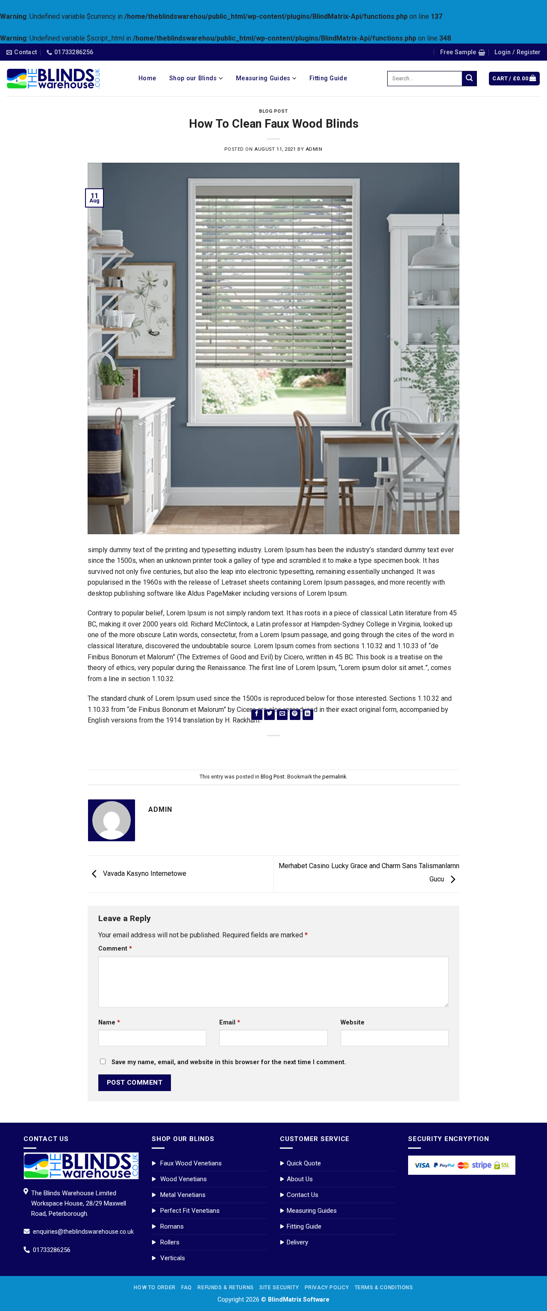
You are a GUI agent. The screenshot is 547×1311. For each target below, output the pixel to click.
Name (109, 1022)
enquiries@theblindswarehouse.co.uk (83, 1231)
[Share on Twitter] (269, 714)
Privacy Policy (327, 1288)
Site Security (279, 1288)
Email (229, 1022)
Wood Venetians (183, 1179)
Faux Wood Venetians (191, 1163)
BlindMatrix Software (298, 1299)
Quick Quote (304, 1163)
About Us (300, 1179)
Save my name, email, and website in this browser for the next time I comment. (229, 1062)
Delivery (297, 1242)
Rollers (169, 1242)
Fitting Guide (304, 1226)
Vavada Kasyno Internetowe (143, 873)
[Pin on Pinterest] (295, 714)
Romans (172, 1226)
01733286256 (52, 1250)
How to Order (154, 1288)
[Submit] (469, 78)
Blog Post (273, 111)
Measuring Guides (312, 1210)
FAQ (186, 1288)
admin (314, 149)
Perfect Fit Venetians (190, 1210)
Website (353, 1022)
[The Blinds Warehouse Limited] (53, 78)
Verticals (172, 1258)
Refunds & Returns (225, 1288)
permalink (334, 776)
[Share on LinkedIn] (308, 714)
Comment (115, 948)
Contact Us (302, 1195)
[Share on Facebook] (256, 714)
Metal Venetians (183, 1195)
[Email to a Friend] (282, 714)
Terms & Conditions (384, 1288)
